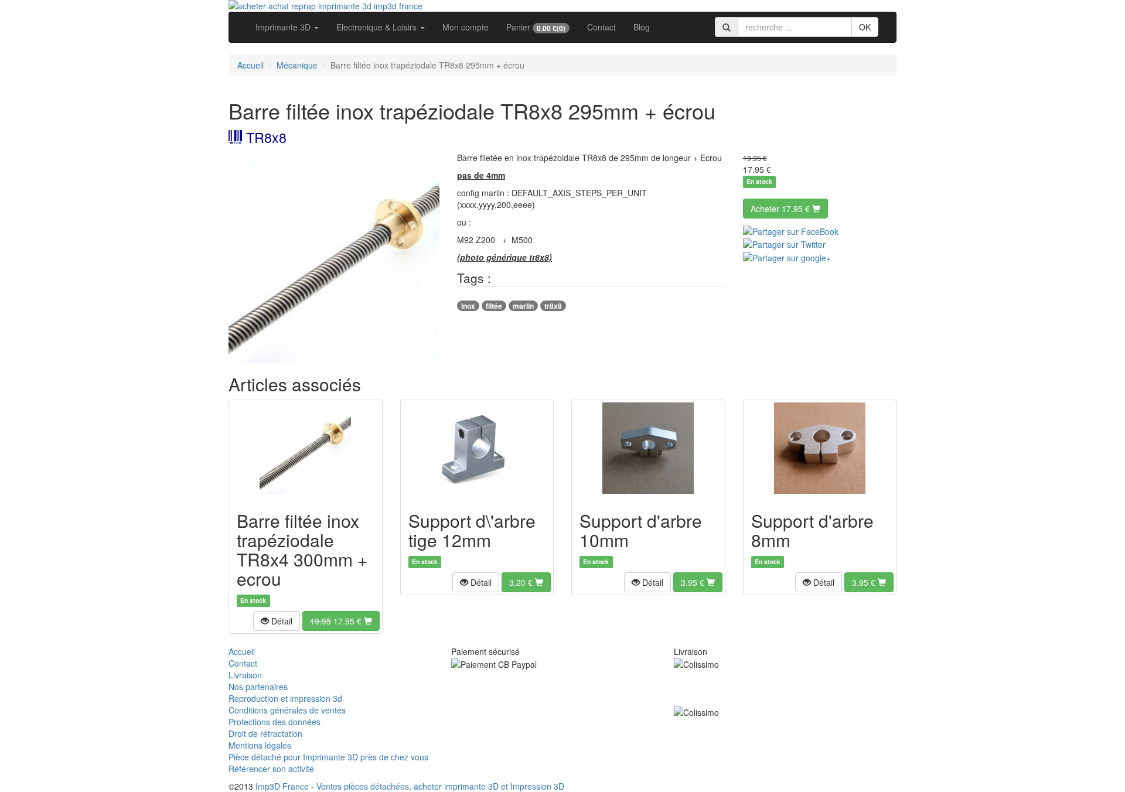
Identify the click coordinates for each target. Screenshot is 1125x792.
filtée (494, 306)
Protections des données (275, 722)
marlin (523, 306)
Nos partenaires (258, 686)
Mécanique (297, 65)
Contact (601, 27)
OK (865, 27)
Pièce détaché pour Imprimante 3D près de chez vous (328, 757)
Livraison (245, 675)
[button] (276, 621)
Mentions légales (260, 745)
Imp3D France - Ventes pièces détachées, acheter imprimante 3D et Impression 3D (409, 786)
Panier (535, 27)
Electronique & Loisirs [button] (377, 27)
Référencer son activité (271, 768)
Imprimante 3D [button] (284, 27)
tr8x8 (553, 306)
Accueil (250, 65)
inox (468, 306)
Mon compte (465, 27)
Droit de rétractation (265, 733)
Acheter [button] (780, 208)
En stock (759, 181)
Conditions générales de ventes (287, 710)
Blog (641, 27)
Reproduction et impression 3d (285, 698)
